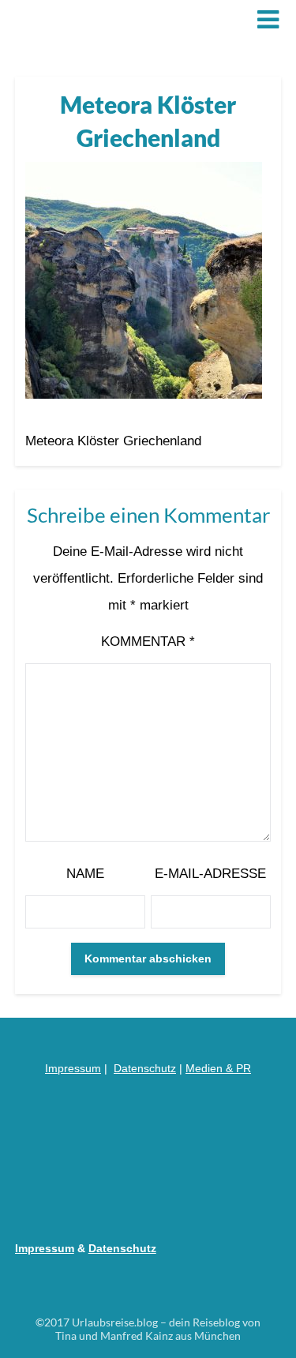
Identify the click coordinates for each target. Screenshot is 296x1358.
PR (243, 1068)
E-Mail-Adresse (210, 873)
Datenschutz (145, 1068)
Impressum (73, 1068)
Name (85, 873)
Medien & (210, 1068)
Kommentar (148, 641)
